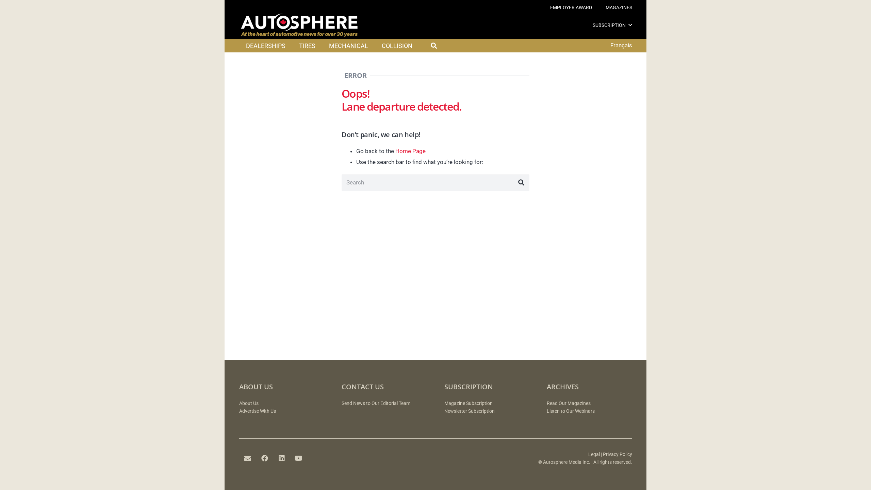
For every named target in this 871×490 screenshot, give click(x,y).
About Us (249, 403)
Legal (594, 454)
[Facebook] (264, 458)
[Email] (247, 458)
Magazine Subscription (468, 403)
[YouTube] (298, 458)
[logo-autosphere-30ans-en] (299, 25)
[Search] (521, 183)
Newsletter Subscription (469, 411)
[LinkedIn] (281, 458)
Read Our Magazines (569, 403)
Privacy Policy (617, 454)
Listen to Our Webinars (571, 411)
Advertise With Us (257, 411)
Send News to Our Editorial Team (376, 403)
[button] (630, 25)
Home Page (410, 151)
